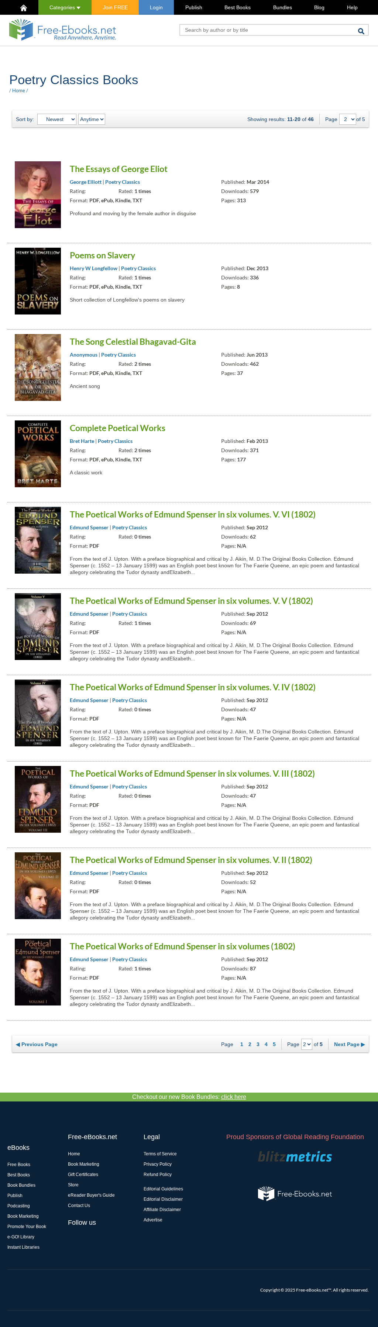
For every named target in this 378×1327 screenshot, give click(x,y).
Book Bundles (21, 1185)
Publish (193, 7)
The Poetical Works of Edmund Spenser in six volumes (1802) (182, 946)
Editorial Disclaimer (163, 1199)
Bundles (282, 7)
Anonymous (83, 354)
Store (73, 1184)
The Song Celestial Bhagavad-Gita (133, 341)
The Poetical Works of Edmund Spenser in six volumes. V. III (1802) (192, 773)
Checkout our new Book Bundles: (189, 1097)
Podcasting (18, 1206)
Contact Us (79, 1205)
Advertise (153, 1220)
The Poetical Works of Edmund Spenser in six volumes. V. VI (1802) (193, 514)
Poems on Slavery (102, 255)
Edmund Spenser (89, 527)
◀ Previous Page (37, 1044)
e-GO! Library (20, 1237)
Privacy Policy (158, 1164)
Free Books (18, 1164)
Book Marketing (23, 1216)
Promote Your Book (26, 1226)
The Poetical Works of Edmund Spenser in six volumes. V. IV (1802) (193, 687)
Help (352, 7)
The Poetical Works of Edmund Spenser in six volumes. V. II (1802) (191, 860)
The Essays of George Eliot (119, 169)
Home (18, 90)
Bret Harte (82, 441)
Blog (319, 7)
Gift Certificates (83, 1174)
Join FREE (115, 7)
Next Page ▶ (349, 1044)
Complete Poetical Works (117, 428)
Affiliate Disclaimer (162, 1209)
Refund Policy (158, 1174)
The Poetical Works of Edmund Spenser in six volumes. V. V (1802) (191, 600)
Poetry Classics (122, 182)
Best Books (237, 7)
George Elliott (86, 182)
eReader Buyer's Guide (91, 1195)
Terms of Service (160, 1153)
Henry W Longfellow (93, 268)
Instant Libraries (23, 1247)
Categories (62, 7)
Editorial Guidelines (163, 1189)
